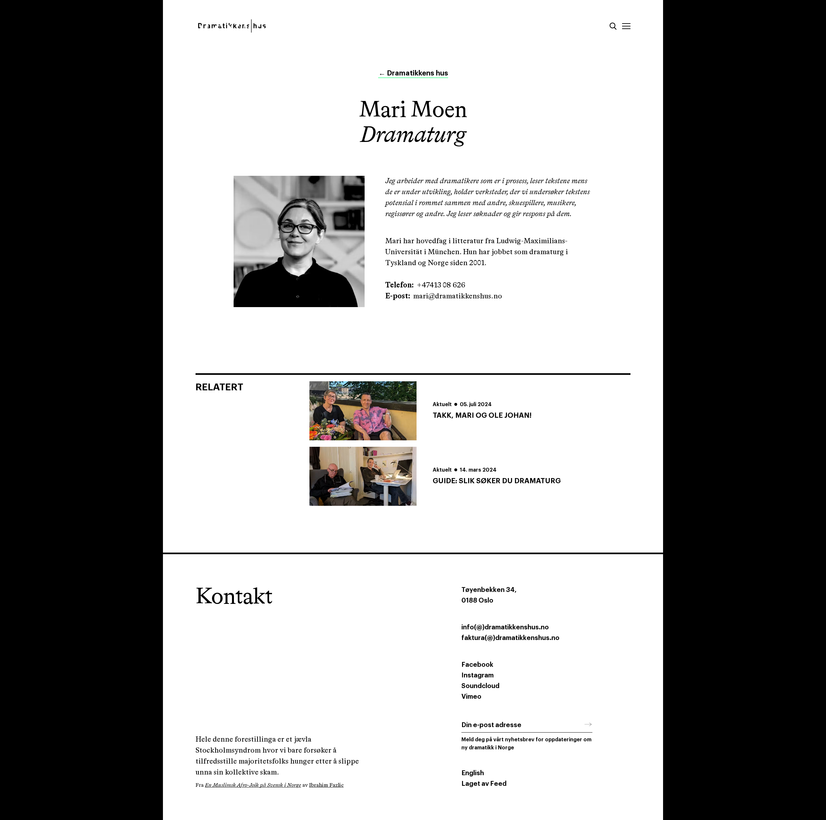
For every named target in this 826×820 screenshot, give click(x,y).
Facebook (477, 665)
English (472, 773)
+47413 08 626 (441, 285)
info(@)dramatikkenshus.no (505, 627)
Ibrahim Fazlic (326, 785)
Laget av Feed (484, 784)
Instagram (477, 675)
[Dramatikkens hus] (299, 26)
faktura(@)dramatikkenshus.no (510, 638)
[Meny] (626, 26)
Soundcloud (480, 686)
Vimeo (471, 697)
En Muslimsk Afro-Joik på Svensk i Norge (253, 785)
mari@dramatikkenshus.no (457, 296)
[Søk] (613, 26)
